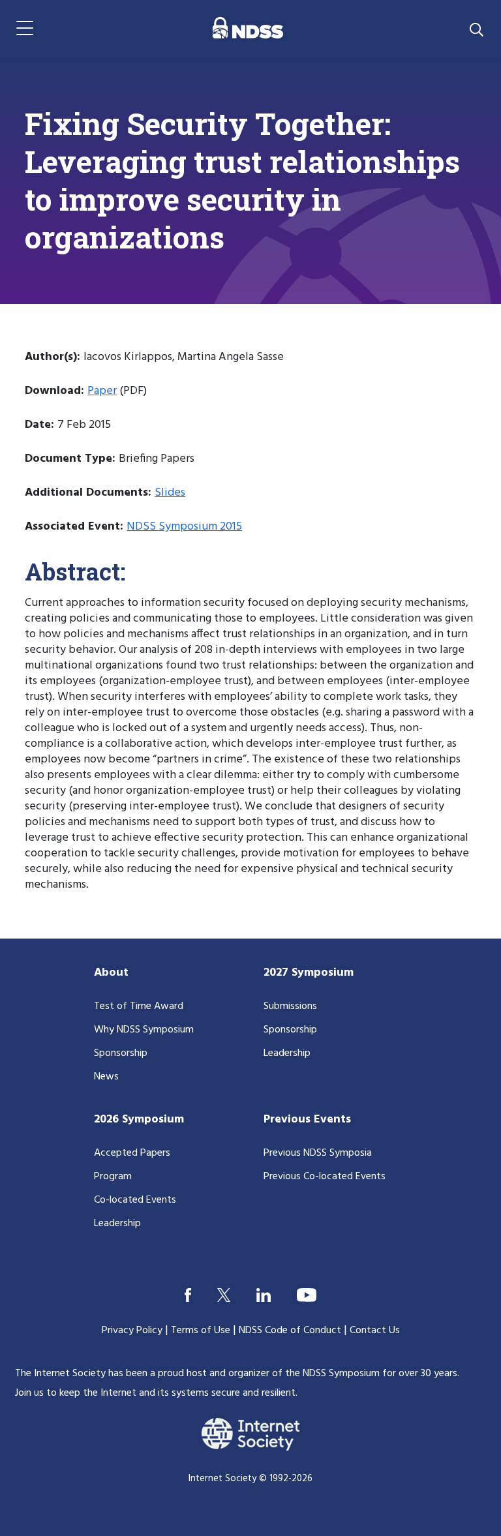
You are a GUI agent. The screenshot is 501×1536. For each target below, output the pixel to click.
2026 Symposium (139, 1119)
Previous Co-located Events (325, 1176)
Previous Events (307, 1119)
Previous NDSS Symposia (318, 1153)
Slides (170, 492)
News (106, 1076)
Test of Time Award (138, 1006)
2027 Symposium (309, 972)
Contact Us (375, 1330)
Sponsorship (120, 1053)
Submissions (290, 1006)
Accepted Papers (132, 1153)
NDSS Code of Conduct (290, 1330)
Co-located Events (135, 1200)
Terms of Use (200, 1330)
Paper (102, 391)
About (111, 972)
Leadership (287, 1053)
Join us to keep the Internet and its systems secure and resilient (155, 1393)
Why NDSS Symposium (144, 1029)
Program (113, 1176)
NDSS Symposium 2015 (184, 526)
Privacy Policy (132, 1330)
